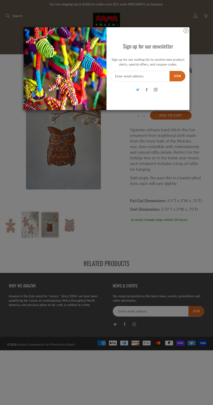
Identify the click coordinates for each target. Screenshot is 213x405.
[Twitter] (137, 89)
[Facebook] (146, 89)
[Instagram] (155, 89)
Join (177, 76)
